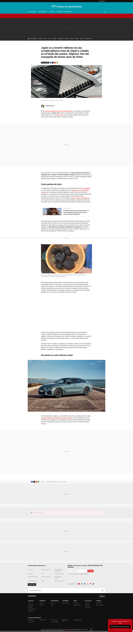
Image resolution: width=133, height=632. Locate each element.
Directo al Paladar (65, 602)
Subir (101, 596)
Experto (81, 38)
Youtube (79, 584)
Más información (68, 630)
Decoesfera (87, 604)
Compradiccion (88, 607)
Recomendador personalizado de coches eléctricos (57, 418)
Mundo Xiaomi (31, 611)
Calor (45, 38)
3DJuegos (41, 602)
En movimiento (43, 11)
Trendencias (87, 602)
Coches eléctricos (45, 569)
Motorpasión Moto (77, 604)
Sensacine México (54, 619)
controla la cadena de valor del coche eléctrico (58, 111)
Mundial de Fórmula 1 (60, 581)
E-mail (57, 62)
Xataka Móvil (30, 604)
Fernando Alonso (88, 38)
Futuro (42, 581)
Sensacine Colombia (55, 621)
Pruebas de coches (59, 573)
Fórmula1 (30, 569)
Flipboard (55, 62)
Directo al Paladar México (65, 620)
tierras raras (59, 115)
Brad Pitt (66, 38)
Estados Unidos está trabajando (80, 198)
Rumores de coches (32, 576)
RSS (87, 584)
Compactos (31, 573)
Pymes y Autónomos (100, 604)
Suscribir (90, 570)
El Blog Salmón (99, 602)
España (76, 38)
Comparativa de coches (58, 577)
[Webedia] (102, 1)
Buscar (102, 590)
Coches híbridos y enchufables (59, 570)
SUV (42, 573)
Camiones (40, 38)
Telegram (85, 584)
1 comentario (45, 62)
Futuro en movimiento (66, 6)
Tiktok (93, 584)
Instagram (82, 584)
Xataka (29, 602)
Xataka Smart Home (32, 609)
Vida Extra (41, 604)
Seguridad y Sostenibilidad (64, 11)
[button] (50, 106)
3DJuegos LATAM (42, 619)
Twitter (104, 12)
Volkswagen (60, 38)
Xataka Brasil (30, 621)
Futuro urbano (32, 11)
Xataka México (31, 619)
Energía (52, 11)
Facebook (50, 62)
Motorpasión (76, 602)
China (49, 38)
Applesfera (30, 607)
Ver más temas (31, 584)
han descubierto (86, 188)
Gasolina (54, 38)
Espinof (52, 604)
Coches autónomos (32, 581)
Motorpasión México (78, 619)
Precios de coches (45, 576)
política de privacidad (84, 573)
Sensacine (53, 602)
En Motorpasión (66, 208)
